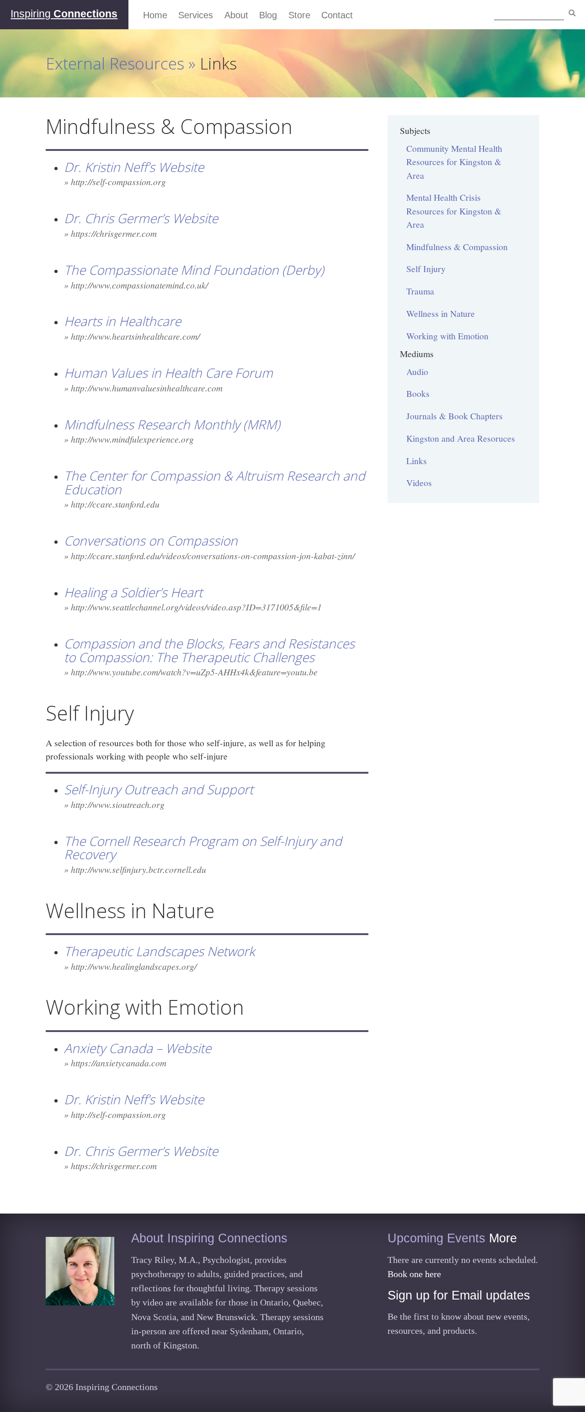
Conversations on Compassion (151, 540)
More (503, 1238)
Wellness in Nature (440, 313)
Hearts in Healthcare (122, 321)
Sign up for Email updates (459, 1295)
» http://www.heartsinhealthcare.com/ (132, 336)
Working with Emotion (447, 336)
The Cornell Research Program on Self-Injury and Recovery (203, 847)
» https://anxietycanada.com (115, 1063)
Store (299, 15)
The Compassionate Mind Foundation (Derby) (194, 269)
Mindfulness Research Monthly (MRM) (172, 424)
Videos (419, 482)
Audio (417, 371)
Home (155, 15)
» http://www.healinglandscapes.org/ (130, 966)
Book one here (414, 1274)
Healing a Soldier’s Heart (133, 592)
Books (418, 393)
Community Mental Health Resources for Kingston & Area (454, 161)
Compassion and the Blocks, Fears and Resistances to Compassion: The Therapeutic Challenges (209, 650)
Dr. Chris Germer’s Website (141, 218)
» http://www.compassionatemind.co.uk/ (136, 285)
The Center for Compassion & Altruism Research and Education (214, 482)
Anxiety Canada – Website (137, 1048)
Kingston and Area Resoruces (460, 438)
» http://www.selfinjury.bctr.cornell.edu (135, 869)
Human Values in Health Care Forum (168, 372)
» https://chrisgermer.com (110, 233)
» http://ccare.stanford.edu (112, 504)
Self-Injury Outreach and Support (158, 789)
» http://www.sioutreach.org (114, 804)
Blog (268, 15)
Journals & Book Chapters (454, 416)
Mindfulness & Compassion (457, 246)
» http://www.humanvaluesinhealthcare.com (143, 388)
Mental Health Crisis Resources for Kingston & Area (453, 210)
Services (195, 15)
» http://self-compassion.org (115, 181)
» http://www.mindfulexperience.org (129, 439)
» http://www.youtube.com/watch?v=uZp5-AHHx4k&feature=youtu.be (191, 672)
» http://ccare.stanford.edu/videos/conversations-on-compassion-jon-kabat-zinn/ (209, 556)
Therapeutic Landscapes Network (159, 951)
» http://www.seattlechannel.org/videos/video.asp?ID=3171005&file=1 (193, 607)
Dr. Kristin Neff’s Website (134, 167)
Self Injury (426, 268)
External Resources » (123, 63)
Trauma (420, 291)
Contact (337, 15)
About (236, 15)
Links (416, 460)
